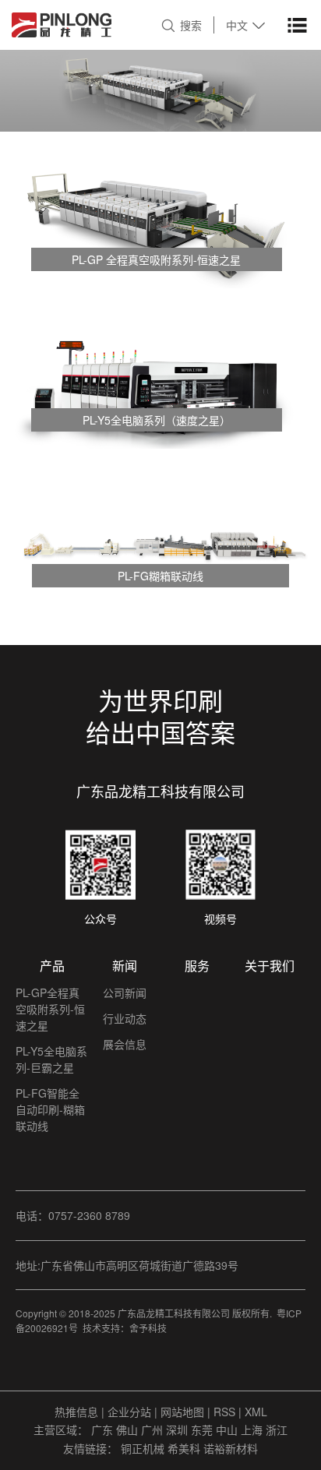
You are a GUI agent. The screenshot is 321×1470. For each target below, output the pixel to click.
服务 (197, 966)
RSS (224, 1411)
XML (256, 1411)
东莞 (203, 1429)
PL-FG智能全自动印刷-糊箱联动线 (50, 1109)
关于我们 (270, 966)
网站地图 (183, 1411)
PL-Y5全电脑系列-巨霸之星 (51, 1059)
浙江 (276, 1429)
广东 (103, 1429)
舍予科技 (148, 1327)
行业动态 (124, 1018)
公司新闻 (124, 992)
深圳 (178, 1429)
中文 (237, 25)
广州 (153, 1429)
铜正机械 (144, 1448)
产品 (52, 966)
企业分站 (129, 1411)
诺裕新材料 (230, 1448)
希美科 (185, 1448)
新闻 (124, 966)
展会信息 (124, 1044)
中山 (228, 1429)
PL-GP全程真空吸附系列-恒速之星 (50, 1009)
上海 (253, 1429)
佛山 (128, 1429)
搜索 (191, 25)
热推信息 (76, 1411)
